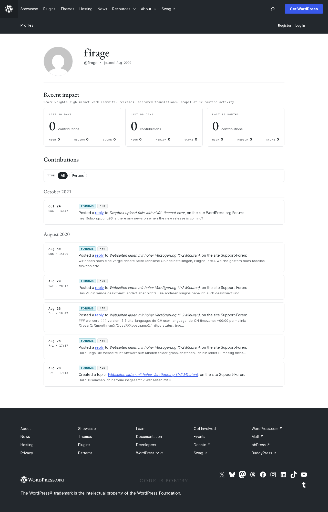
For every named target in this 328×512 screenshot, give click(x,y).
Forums (78, 175)
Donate (202, 445)
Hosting (27, 445)
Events (199, 436)
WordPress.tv (149, 453)
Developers (146, 445)
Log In (300, 25)
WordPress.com (267, 428)
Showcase (87, 428)
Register (284, 25)
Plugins (84, 445)
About (25, 428)
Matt (258, 436)
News (25, 436)
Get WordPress (304, 9)
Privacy (26, 453)
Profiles (26, 25)
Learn (141, 428)
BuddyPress (264, 453)
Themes (85, 436)
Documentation (149, 436)
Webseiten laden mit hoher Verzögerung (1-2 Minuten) (153, 374)
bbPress (261, 445)
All (63, 175)
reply (99, 212)
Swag (201, 453)
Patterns (85, 453)
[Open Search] (272, 9)
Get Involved (205, 428)
